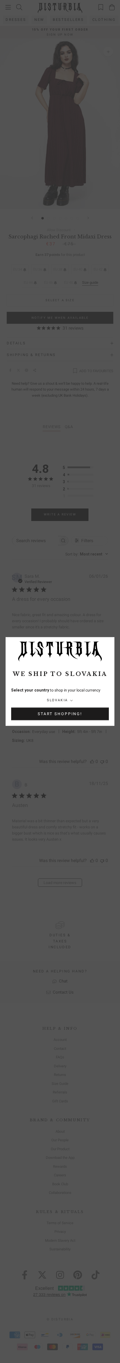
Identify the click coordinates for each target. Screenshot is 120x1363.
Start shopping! (60, 714)
